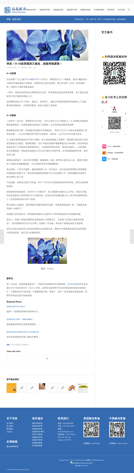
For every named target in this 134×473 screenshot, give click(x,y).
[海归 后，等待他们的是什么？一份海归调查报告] (11, 388)
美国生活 (18, 345)
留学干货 (24, 67)
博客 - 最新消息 (14, 19)
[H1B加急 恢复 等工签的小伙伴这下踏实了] (73, 388)
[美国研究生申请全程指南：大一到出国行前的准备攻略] (32, 388)
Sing (35, 67)
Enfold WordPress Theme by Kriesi (18, 469)
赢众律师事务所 (12, 446)
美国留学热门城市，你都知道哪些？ (20, 319)
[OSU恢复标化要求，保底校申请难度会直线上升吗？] (83, 388)
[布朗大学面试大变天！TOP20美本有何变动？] (2, 236)
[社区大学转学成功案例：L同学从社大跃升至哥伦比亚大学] (62, 388)
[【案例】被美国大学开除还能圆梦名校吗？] (132, 236)
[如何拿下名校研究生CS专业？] (22, 388)
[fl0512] (47, 45)
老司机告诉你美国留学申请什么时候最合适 (23, 332)
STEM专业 (72, 284)
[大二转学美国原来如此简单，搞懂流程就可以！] (42, 386)
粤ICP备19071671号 (81, 465)
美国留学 (25, 345)
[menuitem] (7, 10)
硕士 (64, 195)
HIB (13, 345)
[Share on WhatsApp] (47, 358)
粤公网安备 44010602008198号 (82, 463)
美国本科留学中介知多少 (16, 307)
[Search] (128, 10)
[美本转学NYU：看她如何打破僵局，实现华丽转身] (52, 388)
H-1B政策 (30, 79)
